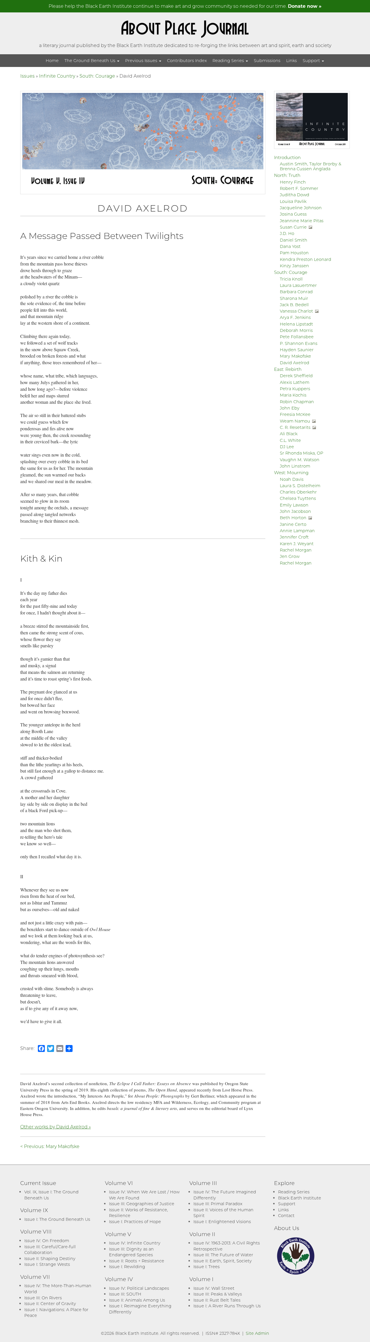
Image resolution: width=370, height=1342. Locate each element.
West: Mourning (291, 472)
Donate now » (304, 6)
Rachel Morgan (296, 550)
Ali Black (288, 433)
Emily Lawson (294, 505)
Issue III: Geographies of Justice (141, 1203)
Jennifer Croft (294, 537)
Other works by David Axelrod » (55, 1127)
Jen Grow (289, 556)
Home (52, 60)
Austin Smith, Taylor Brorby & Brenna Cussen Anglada (310, 166)
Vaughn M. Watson (299, 459)
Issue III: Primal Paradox (217, 1203)
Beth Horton (293, 517)
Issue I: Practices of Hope (135, 1221)
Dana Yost (290, 246)
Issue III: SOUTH (125, 1294)
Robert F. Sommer (299, 188)
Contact (286, 1215)
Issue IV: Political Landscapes (139, 1288)
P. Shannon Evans (298, 343)
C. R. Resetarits (295, 427)
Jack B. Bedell (294, 304)
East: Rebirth (287, 369)
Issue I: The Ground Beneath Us (57, 1219)
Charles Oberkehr (298, 492)
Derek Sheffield (296, 375)
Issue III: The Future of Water (223, 1254)
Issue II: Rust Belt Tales (216, 1300)
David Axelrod (294, 362)
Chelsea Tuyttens (298, 498)
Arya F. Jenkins (295, 317)
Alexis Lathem (294, 382)
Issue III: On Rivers (43, 1297)
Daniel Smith (293, 240)
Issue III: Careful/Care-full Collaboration (50, 1249)
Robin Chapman (297, 401)
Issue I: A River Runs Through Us (227, 1306)
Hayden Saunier (297, 349)
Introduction (287, 157)
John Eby (289, 408)
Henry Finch (293, 182)
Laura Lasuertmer (298, 285)
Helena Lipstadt (296, 324)
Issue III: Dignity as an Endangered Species (131, 1252)
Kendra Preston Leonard (305, 259)
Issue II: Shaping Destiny (49, 1258)
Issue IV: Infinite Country (134, 1243)
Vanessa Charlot (296, 311)
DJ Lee (287, 446)
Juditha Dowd (294, 194)
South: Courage (97, 76)
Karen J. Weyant (297, 543)
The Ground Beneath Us (90, 60)
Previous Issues (141, 60)
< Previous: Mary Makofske (49, 1146)
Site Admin (257, 1333)
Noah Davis (292, 479)
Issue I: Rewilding (127, 1266)
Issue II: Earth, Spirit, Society (222, 1261)
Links (291, 60)
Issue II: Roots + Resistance (136, 1261)
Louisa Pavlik (293, 201)
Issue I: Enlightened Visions (222, 1221)
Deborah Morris (296, 330)
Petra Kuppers (295, 388)
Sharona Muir (294, 298)
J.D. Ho (287, 233)
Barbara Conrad (296, 291)
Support (312, 60)
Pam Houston (294, 252)
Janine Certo (293, 524)
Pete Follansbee (297, 336)
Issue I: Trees (206, 1266)
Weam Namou (295, 421)
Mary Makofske (295, 356)
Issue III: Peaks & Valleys (217, 1294)
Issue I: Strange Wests (47, 1264)
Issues (27, 76)
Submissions (267, 60)
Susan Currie (293, 227)
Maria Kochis (293, 395)
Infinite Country (57, 76)
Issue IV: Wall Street (213, 1288)
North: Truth (287, 175)
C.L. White (290, 440)
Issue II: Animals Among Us (137, 1300)
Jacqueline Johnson (301, 207)
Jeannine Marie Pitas (301, 220)
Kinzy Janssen (294, 265)
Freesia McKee (295, 414)
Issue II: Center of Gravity (50, 1303)
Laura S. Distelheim (300, 485)
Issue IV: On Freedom (46, 1240)
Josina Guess (293, 214)
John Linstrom (295, 466)
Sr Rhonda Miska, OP (301, 453)
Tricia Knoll (291, 279)
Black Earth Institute (299, 1198)
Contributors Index (187, 60)
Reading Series (228, 60)
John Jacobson (295, 511)
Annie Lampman (297, 530)
